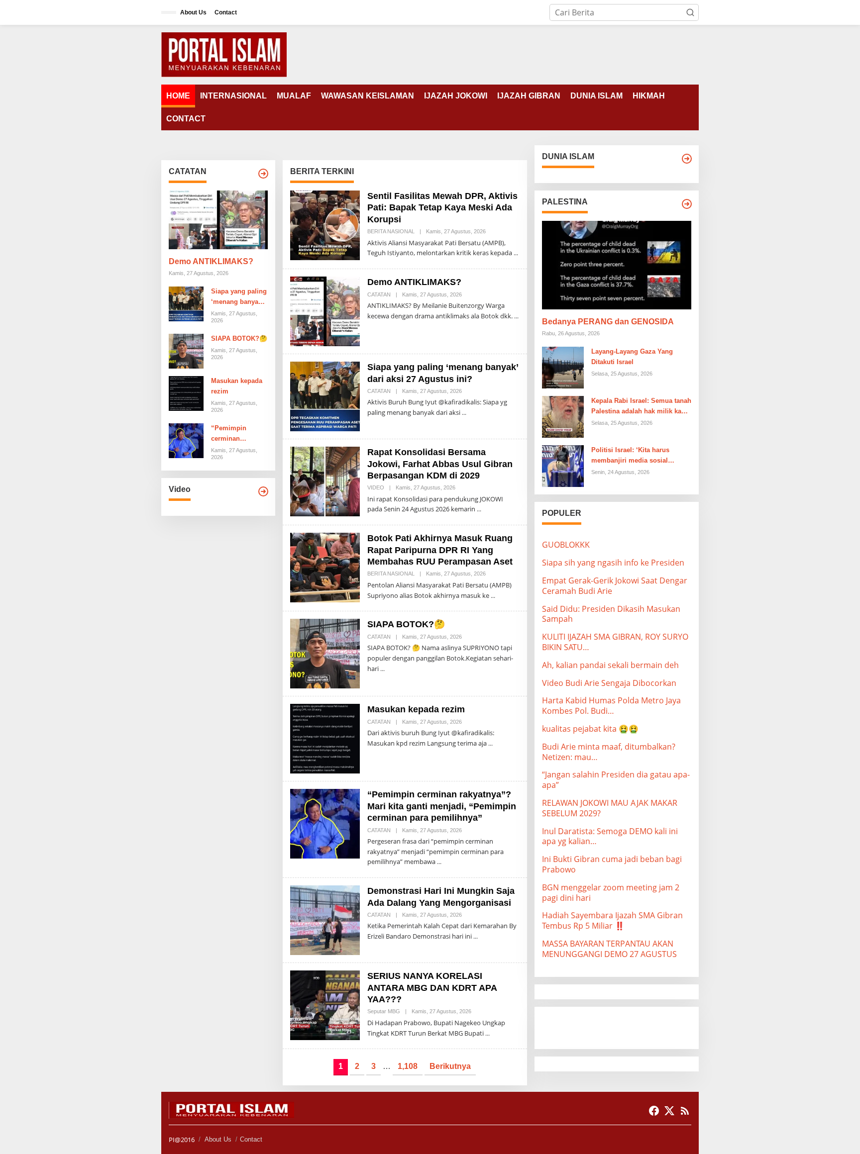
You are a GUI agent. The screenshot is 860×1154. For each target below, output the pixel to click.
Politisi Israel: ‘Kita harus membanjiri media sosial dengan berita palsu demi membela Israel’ (630, 456)
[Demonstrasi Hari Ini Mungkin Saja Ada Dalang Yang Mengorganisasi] (475, 936)
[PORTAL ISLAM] (224, 53)
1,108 (408, 1066)
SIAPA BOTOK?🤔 (239, 338)
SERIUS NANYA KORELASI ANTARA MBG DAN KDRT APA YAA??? (432, 987)
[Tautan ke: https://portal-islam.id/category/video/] (263, 491)
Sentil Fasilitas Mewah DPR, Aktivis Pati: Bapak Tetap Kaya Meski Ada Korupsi (442, 207)
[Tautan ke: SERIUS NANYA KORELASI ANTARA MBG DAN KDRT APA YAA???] (325, 1004)
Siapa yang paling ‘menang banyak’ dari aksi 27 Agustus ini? (239, 297)
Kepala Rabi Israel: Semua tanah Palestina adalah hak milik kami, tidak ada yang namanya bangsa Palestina (641, 407)
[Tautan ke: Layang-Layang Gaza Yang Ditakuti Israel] (563, 367)
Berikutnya (450, 1066)
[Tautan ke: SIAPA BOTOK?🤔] (186, 350)
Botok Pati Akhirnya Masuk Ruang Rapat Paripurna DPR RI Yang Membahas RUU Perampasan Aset (440, 550)
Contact (251, 1139)
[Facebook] (653, 1110)
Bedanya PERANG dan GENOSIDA (608, 321)
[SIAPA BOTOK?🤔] (382, 669)
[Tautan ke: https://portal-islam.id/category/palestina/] (687, 204)
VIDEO (375, 487)
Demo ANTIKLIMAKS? (211, 261)
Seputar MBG (383, 1011)
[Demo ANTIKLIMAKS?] (516, 316)
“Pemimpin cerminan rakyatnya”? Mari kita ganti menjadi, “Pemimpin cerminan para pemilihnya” (237, 434)
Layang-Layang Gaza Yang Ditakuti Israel (632, 357)
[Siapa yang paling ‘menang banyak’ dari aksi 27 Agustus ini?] (464, 412)
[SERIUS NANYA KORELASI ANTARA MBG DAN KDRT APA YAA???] (487, 1033)
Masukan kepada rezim (236, 386)
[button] (690, 12)
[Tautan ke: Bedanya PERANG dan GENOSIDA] (616, 265)
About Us (218, 1139)
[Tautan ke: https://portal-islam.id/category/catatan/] (263, 174)
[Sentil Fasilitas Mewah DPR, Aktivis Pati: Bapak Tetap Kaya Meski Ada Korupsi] (516, 253)
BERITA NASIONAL (391, 231)
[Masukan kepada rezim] (490, 743)
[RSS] (684, 1110)
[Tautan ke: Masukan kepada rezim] (186, 392)
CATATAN (379, 294)
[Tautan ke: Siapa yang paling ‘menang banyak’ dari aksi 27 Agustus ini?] (186, 302)
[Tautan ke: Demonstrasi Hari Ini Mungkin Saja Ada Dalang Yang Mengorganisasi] (325, 919)
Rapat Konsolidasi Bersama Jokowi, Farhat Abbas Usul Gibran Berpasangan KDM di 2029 (440, 464)
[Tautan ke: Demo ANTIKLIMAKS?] (218, 220)
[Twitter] (669, 1110)
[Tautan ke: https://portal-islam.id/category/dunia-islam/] (687, 159)
